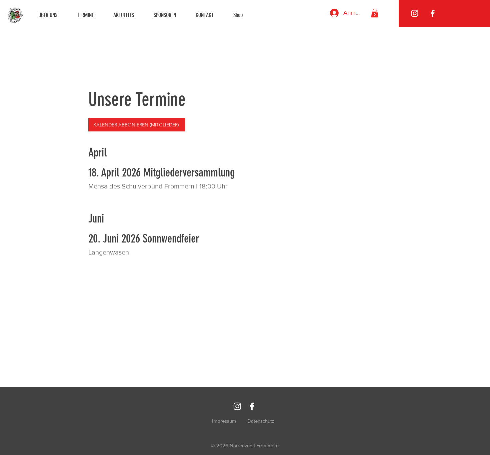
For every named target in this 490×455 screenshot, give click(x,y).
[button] (374, 13)
